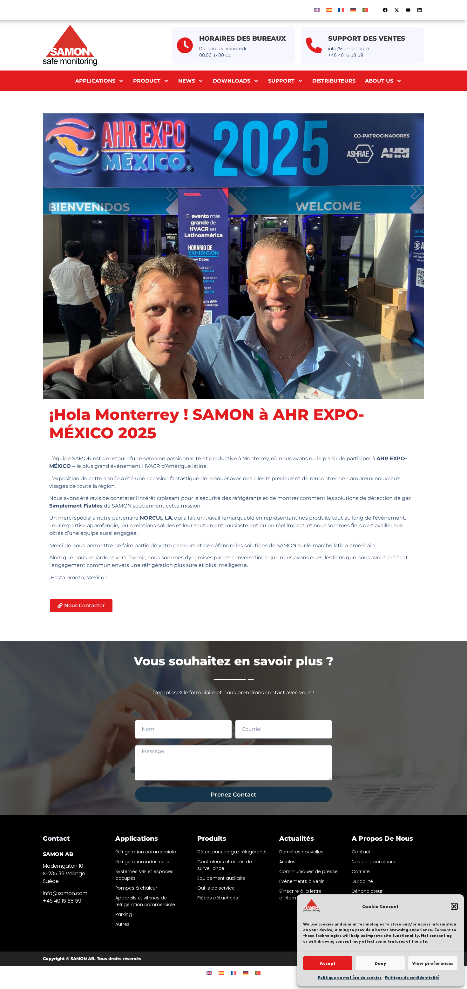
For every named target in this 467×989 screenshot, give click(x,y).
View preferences (432, 963)
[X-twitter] (396, 10)
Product (146, 81)
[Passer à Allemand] (353, 10)
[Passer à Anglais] (317, 10)
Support (281, 81)
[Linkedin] (419, 10)
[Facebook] (385, 10)
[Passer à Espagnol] (329, 10)
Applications (95, 81)
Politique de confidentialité (412, 977)
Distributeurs (333, 81)
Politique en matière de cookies (350, 977)
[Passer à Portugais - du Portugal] (365, 10)
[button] (454, 906)
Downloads (231, 81)
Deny (380, 963)
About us (379, 81)
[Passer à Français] (341, 10)
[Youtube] (408, 10)
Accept (328, 963)
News (186, 81)
